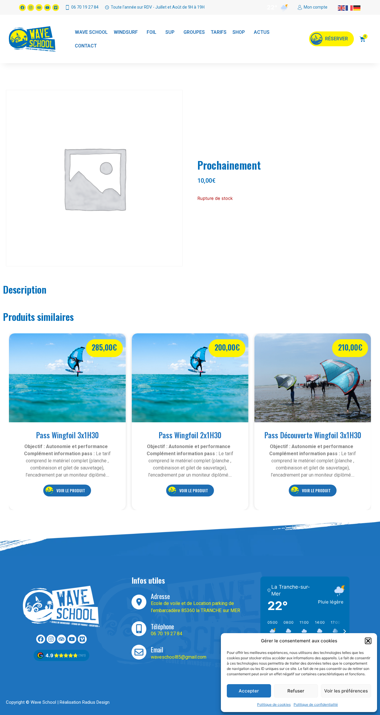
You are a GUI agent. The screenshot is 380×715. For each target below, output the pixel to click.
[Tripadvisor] (39, 7)
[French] (349, 7)
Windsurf (126, 32)
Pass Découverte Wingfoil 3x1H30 (312, 434)
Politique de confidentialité (316, 704)
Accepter (249, 691)
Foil (151, 32)
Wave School (91, 32)
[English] (342, 7)
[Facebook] (22, 7)
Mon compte (315, 7)
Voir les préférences (346, 691)
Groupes (194, 32)
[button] (368, 641)
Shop (238, 32)
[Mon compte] (299, 7)
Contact (86, 46)
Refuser (295, 691)
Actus (262, 32)
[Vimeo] (55, 7)
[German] (357, 7)
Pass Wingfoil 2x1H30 (190, 434)
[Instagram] (30, 7)
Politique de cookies (274, 704)
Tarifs (219, 32)
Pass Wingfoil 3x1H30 (67, 434)
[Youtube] (47, 7)
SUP (170, 32)
